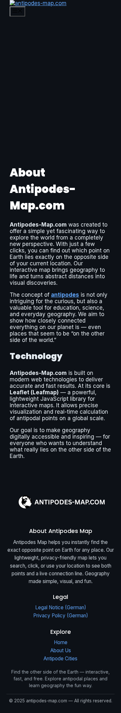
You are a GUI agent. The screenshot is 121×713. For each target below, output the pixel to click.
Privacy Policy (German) (60, 615)
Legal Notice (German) (60, 607)
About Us (60, 650)
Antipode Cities (60, 658)
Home (60, 642)
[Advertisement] (60, 83)
